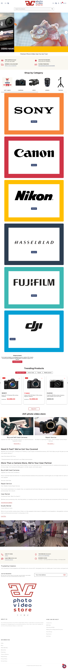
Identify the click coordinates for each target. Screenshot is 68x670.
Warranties (3, 649)
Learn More (3, 516)
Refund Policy (4, 656)
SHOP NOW (7, 43)
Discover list (16, 443)
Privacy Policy (4, 658)
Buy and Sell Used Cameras (17, 437)
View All (33, 409)
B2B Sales (48, 625)
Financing (3, 652)
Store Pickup (49, 631)
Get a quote (50, 443)
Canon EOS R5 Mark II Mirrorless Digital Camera (33, 395)
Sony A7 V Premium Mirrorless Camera (10, 395)
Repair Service (50, 437)
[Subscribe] (64, 575)
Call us (6, 555)
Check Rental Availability (6, 502)
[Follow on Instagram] (21, 615)
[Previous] (1, 32)
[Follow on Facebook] (17, 615)
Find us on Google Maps (43, 555)
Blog (2, 645)
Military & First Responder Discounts (54, 629)
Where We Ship (4, 647)
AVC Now (48, 636)
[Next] (66, 32)
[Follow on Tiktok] (27, 615)
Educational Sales (50, 627)
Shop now (34, 121)
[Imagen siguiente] (20, 384)
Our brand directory (17, 361)
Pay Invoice (48, 634)
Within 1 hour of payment (10, 65)
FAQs (2, 643)
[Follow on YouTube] (24, 615)
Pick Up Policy (4, 661)
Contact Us (49, 622)
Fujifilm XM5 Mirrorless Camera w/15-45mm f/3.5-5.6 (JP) (55, 395)
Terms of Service (5, 654)
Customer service (9, 559)
